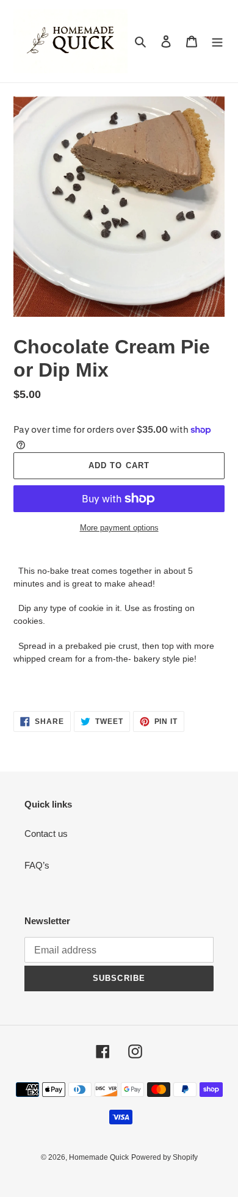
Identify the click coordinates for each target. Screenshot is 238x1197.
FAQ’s (36, 865)
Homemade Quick (99, 1157)
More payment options (119, 527)
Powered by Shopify (164, 1157)
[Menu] (217, 41)
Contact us (46, 833)
